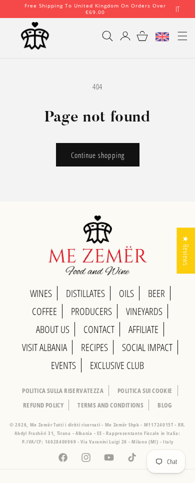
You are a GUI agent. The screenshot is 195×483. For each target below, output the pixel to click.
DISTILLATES (85, 293)
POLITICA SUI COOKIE (145, 390)
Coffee (44, 311)
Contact (99, 329)
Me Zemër (42, 424)
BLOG (165, 405)
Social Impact (147, 347)
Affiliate (143, 329)
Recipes (94, 347)
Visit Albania (44, 347)
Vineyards (144, 311)
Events (63, 365)
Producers (91, 311)
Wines (41, 293)
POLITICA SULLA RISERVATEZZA (63, 390)
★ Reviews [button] (186, 251)
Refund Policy (43, 405)
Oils (126, 293)
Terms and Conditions (111, 405)
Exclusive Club (117, 365)
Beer (156, 293)
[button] (103, 36)
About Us (53, 329)
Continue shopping (97, 155)
